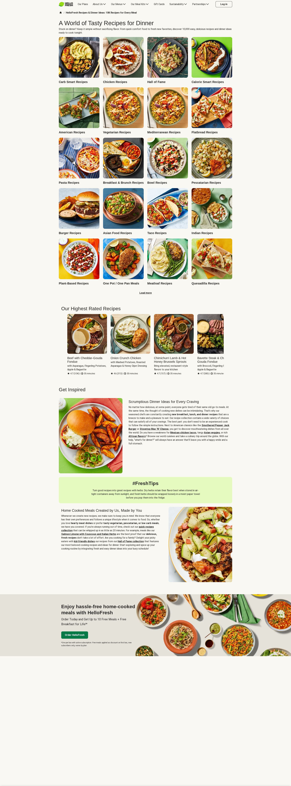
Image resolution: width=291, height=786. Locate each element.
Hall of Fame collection (131, 541)
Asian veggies (212, 432)
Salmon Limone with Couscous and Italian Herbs (88, 534)
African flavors (137, 436)
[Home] (60, 13)
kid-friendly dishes (84, 541)
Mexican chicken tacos (183, 432)
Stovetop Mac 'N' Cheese (154, 429)
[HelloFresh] (66, 4)
